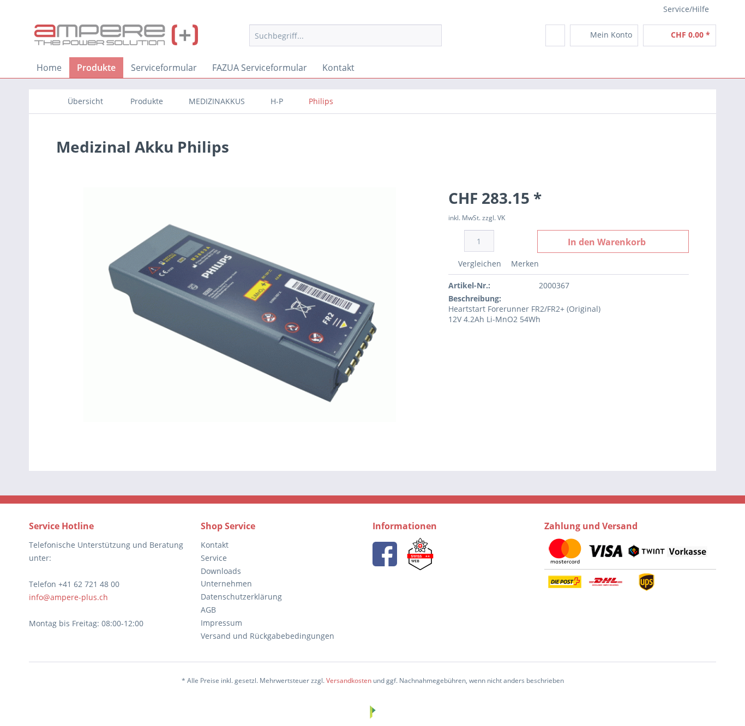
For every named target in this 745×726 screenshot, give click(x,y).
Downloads (221, 571)
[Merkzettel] (555, 35)
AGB (208, 609)
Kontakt (215, 545)
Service (214, 558)
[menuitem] (345, 35)
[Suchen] (432, 35)
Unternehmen (226, 583)
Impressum (221, 623)
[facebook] (384, 554)
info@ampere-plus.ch (68, 597)
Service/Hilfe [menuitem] (686, 9)
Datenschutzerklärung (241, 596)
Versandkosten (348, 680)
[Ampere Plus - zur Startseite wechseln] (116, 38)
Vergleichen (478, 263)
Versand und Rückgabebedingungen (267, 636)
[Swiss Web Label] (420, 554)
